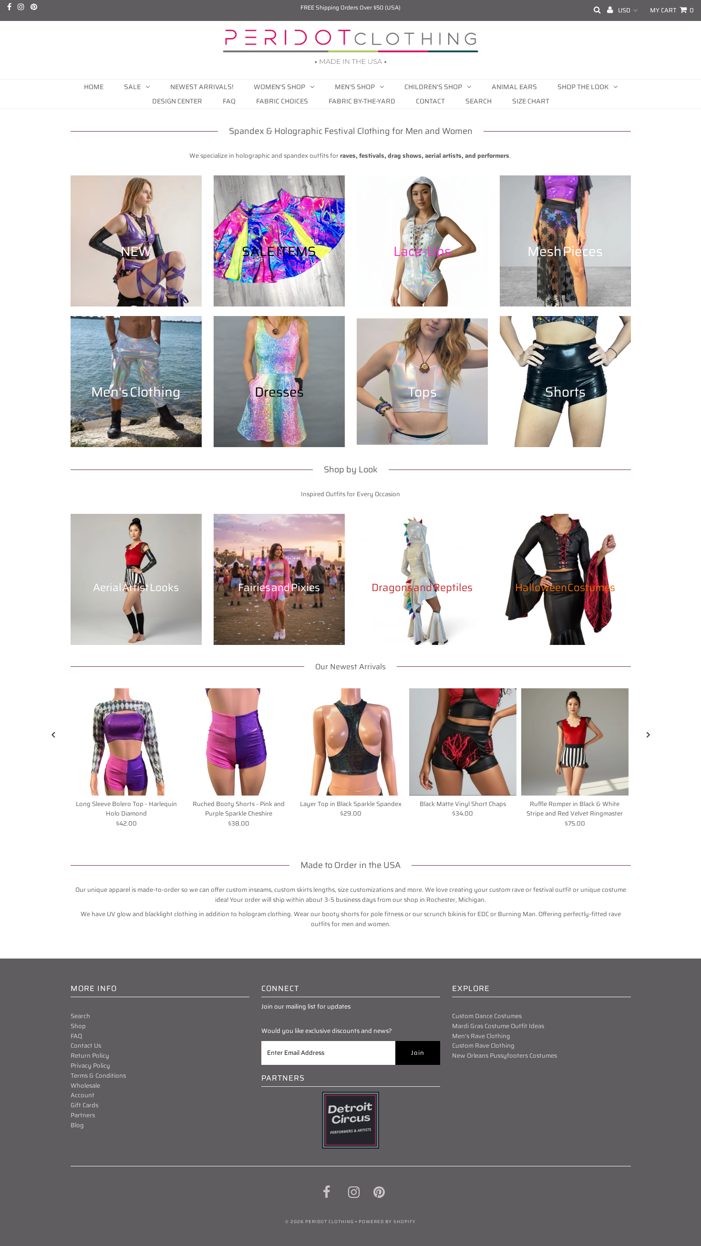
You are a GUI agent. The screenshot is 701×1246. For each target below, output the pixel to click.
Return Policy (90, 1056)
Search (478, 101)
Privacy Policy (90, 1066)
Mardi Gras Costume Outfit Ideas (498, 1026)
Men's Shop (355, 87)
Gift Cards (84, 1105)
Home (93, 87)
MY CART (672, 10)
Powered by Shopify (387, 1221)
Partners (83, 1115)
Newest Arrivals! (201, 87)
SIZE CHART (530, 101)
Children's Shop (433, 87)
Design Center (177, 101)
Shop (78, 1026)
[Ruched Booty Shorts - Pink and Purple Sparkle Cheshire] (238, 742)
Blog (77, 1125)
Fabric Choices (282, 101)
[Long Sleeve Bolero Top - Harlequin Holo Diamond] (126, 742)
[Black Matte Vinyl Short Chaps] (462, 742)
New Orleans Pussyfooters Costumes (504, 1056)
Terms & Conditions (98, 1076)
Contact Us (86, 1046)
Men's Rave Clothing (481, 1036)
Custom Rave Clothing (483, 1046)
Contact (430, 101)
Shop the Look (582, 87)
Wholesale (85, 1086)
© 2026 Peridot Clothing (319, 1221)
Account (82, 1095)
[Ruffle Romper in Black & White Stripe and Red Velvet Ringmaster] (575, 742)
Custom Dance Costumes (487, 1016)
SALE (132, 87)
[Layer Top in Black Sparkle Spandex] (350, 742)
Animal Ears (514, 87)
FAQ (229, 101)
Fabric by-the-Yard (362, 101)
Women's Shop (279, 87)
